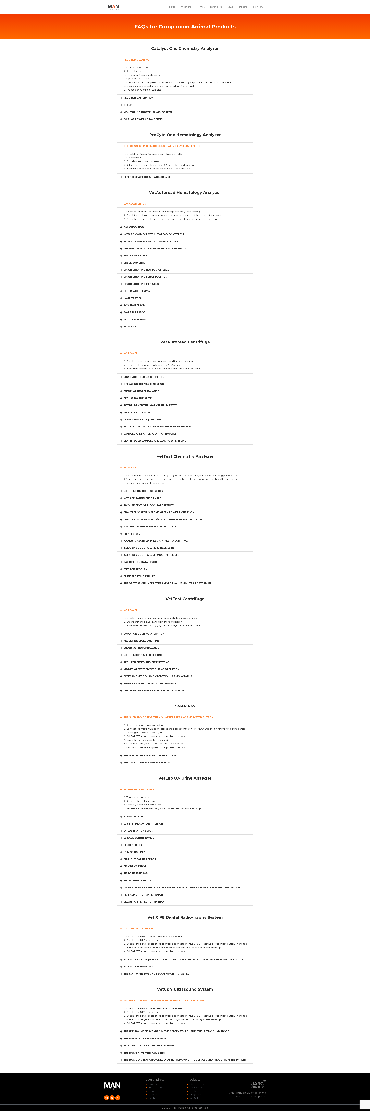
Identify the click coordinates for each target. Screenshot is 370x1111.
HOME (172, 7)
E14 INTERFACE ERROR (137, 880)
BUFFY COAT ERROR (136, 255)
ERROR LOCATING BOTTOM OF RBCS (146, 269)
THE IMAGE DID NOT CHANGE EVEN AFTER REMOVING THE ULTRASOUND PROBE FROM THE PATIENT (185, 1059)
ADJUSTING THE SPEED (138, 398)
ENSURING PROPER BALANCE (141, 391)
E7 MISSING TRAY (134, 852)
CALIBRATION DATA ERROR (140, 562)
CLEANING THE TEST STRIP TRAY (144, 901)
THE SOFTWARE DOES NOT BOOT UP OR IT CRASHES (156, 973)
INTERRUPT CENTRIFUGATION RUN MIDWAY (150, 405)
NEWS (230, 7)
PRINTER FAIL (132, 533)
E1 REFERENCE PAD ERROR (139, 789)
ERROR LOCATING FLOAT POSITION (145, 277)
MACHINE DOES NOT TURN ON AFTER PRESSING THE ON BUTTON (164, 1000)
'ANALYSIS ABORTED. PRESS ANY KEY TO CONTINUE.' (156, 540)
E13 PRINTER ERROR (136, 873)
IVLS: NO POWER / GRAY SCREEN (143, 119)
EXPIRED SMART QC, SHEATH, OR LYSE (147, 177)
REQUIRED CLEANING (136, 59)
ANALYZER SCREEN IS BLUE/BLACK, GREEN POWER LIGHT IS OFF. (163, 519)
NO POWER (130, 326)
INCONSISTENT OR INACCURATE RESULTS (149, 505)
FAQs (202, 7)
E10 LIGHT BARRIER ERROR (140, 859)
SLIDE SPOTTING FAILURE (139, 576)
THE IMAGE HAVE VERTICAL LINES (144, 1052)
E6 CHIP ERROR (133, 845)
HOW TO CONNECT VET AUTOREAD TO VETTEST (154, 234)
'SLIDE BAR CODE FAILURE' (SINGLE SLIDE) (149, 548)
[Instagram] (117, 1097)
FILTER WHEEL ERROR (137, 291)
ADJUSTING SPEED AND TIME (141, 640)
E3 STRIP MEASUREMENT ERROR (143, 823)
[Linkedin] (112, 1097)
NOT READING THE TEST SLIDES (143, 491)
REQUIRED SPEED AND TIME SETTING (146, 662)
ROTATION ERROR (135, 319)
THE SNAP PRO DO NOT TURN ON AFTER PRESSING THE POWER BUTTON (168, 717)
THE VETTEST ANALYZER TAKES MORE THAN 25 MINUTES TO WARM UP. (168, 583)
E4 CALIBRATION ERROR (138, 830)
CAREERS (243, 7)
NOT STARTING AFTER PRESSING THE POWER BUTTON (157, 426)
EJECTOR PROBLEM (136, 569)
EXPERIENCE (216, 7)
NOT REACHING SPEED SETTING (143, 655)
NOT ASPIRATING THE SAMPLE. (143, 498)
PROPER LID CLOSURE (137, 412)
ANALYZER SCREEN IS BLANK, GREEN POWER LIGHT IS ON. (159, 512)
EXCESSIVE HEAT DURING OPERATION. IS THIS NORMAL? (158, 676)
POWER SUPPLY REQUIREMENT (142, 419)
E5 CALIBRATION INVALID (139, 838)
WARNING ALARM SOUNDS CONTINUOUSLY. (150, 526)
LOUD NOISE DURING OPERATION (144, 377)
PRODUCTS (186, 7)
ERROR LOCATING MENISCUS (141, 284)
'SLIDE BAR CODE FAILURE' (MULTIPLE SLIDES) (152, 555)
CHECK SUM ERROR (135, 262)
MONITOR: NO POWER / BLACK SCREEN (148, 112)
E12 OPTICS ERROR (135, 866)
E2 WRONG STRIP (134, 816)
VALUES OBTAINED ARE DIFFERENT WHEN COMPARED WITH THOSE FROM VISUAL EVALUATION (182, 887)
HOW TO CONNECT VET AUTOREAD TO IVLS (151, 241)
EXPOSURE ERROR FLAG (138, 966)
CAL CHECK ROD (134, 227)
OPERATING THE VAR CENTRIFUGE (144, 384)
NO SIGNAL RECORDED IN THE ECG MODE (149, 1045)
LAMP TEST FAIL (134, 298)
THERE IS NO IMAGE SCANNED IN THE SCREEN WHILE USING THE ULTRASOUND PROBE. (177, 1031)
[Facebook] (106, 1097)
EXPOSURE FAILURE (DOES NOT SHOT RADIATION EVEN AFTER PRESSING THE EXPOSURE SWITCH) (184, 959)
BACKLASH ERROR (135, 203)
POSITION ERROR (134, 305)
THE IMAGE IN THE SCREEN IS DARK (145, 1038)
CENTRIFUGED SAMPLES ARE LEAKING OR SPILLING (155, 441)
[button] (185, 59)
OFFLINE (129, 105)
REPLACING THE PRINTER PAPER (143, 894)
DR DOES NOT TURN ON (138, 928)
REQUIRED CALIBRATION (138, 98)
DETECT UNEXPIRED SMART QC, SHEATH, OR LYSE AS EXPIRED (162, 146)
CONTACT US (258, 7)
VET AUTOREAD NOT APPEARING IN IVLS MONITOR (155, 248)
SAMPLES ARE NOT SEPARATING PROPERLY (150, 433)
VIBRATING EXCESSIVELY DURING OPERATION (151, 669)
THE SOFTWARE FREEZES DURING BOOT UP (150, 755)
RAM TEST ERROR (134, 312)
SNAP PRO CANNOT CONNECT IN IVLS (147, 762)
